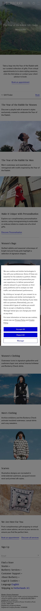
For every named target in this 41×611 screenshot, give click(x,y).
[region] (20, 305)
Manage (20, 340)
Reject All (20, 335)
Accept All (20, 329)
